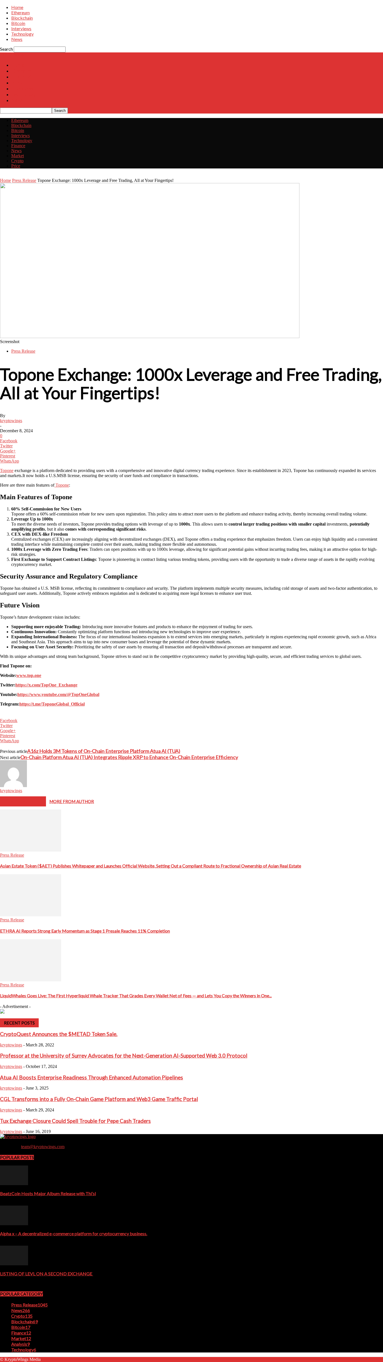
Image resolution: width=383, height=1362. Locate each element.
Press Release (24, 180)
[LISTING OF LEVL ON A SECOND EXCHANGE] (14, 1263)
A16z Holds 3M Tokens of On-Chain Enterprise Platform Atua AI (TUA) (103, 751)
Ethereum (20, 12)
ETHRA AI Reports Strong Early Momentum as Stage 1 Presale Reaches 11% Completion (85, 930)
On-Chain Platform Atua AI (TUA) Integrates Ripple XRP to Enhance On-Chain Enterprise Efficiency (129, 757)
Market (17, 155)
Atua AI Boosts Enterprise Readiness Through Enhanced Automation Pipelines (91, 1077)
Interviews (21, 28)
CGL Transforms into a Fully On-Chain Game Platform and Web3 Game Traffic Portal (99, 1099)
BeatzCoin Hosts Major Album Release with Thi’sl (48, 1193)
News (16, 39)
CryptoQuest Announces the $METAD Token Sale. (58, 1034)
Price (15, 165)
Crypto (17, 160)
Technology (22, 33)
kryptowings (11, 420)
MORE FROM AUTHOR (71, 801)
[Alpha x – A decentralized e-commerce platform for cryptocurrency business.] (14, 1223)
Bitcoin (18, 23)
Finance (18, 145)
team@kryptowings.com (42, 1146)
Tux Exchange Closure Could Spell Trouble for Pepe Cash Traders (75, 1121)
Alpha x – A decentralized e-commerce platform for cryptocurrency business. (73, 1233)
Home (17, 7)
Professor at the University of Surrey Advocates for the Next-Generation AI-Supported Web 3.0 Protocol (123, 1056)
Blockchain (22, 17)
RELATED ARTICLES (23, 801)
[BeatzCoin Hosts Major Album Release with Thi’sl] (14, 1183)
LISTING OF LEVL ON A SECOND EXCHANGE (46, 1273)
